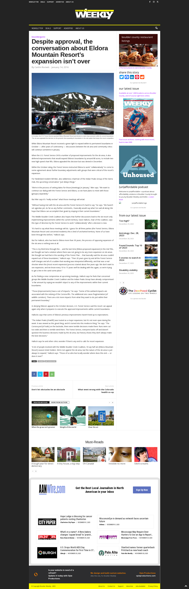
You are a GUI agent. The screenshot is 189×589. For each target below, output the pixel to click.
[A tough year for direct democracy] (43, 454)
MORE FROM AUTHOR (59, 402)
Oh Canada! (88, 463)
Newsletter (34, 2)
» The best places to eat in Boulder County (135, 68)
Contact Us (111, 586)
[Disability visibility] (151, 274)
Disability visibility (128, 270)
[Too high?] (151, 224)
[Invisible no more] (120, 454)
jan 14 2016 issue (50, 361)
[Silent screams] (145, 454)
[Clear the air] (101, 416)
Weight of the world (68, 427)
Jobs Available (140, 586)
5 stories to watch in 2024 (130, 259)
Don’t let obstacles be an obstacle (48, 389)
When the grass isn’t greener (43, 427)
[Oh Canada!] (94, 454)
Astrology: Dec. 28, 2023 (129, 234)
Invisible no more (117, 463)
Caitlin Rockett (42, 67)
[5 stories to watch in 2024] (151, 261)
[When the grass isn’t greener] (44, 416)
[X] (157, 2)
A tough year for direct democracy (42, 464)
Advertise (60, 2)
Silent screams (141, 463)
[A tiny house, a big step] (68, 454)
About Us (70, 2)
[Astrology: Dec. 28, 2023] (151, 237)
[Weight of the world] (73, 416)
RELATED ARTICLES (40, 402)
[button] (156, 28)
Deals (42, 2)
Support (50, 2)
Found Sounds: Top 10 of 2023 (130, 246)
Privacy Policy (153, 586)
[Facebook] (149, 2)
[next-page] (112, 402)
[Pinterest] (46, 374)
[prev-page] (109, 402)
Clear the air (93, 427)
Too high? (124, 220)
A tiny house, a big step (68, 463)
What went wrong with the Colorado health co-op (96, 390)
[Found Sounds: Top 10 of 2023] (151, 249)
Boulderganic (38, 36)
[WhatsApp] (52, 374)
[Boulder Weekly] (94, 14)
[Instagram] (153, 2)
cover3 (40, 361)
